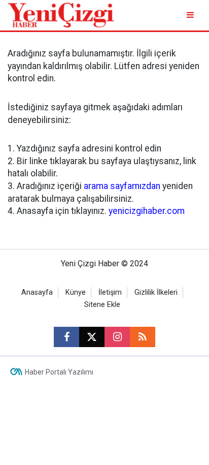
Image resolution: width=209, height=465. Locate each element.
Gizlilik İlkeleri (156, 292)
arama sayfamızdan (122, 186)
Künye (75, 292)
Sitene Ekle (102, 304)
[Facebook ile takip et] (66, 337)
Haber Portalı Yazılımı (59, 372)
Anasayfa (37, 292)
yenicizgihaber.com (147, 211)
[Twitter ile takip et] (91, 337)
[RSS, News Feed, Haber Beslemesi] (142, 337)
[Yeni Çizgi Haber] (61, 14)
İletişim (110, 292)
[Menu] (191, 15)
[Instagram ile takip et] (117, 337)
